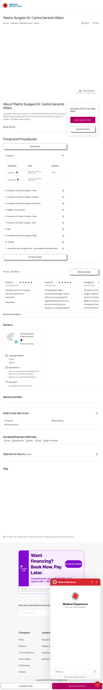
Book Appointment (83, 120)
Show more (9, 127)
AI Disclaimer (24, 665)
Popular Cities (48, 646)
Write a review (84, 271)
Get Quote (35, 146)
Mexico (11, 537)
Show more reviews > (12, 314)
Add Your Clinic (48, 659)
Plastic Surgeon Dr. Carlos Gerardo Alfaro (59, 537)
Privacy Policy (25, 659)
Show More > (10, 302)
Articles (22, 671)
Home (21, 639)
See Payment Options (73, 564)
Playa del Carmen (36, 537)
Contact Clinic (35, 257)
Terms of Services (26, 652)
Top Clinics (46, 652)
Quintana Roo (21, 537)
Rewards (22, 646)
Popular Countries (50, 639)
